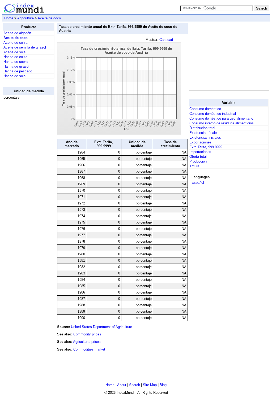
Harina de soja (14, 76)
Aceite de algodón (17, 33)
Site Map (150, 385)
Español (198, 183)
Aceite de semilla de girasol (24, 47)
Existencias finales (204, 133)
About (121, 385)
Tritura (194, 166)
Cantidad (166, 40)
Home (8, 18)
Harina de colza (15, 57)
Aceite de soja (14, 52)
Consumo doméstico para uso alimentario (221, 118)
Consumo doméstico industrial (212, 114)
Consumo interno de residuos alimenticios (221, 123)
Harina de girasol (16, 66)
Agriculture (25, 18)
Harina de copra (15, 62)
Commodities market (89, 349)
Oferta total (198, 157)
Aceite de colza (15, 43)
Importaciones (200, 152)
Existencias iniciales (205, 137)
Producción (198, 161)
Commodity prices (87, 334)
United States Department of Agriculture (101, 327)
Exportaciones (200, 142)
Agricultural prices (87, 342)
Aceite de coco (49, 18)
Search (134, 385)
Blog (163, 385)
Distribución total (202, 128)
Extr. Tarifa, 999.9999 (205, 147)
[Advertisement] (24, 183)
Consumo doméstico (205, 109)
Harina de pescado (17, 71)
